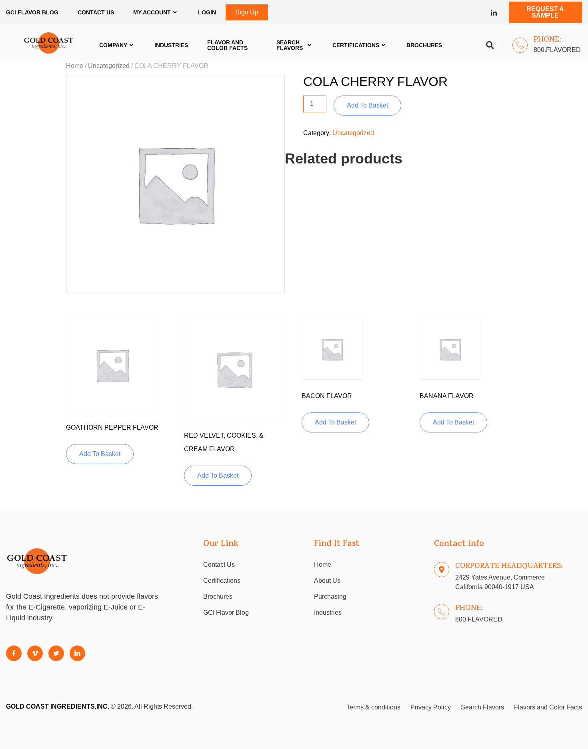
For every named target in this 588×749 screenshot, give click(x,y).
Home (74, 65)
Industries (171, 45)
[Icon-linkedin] (494, 13)
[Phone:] (520, 45)
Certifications (355, 45)
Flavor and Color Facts (227, 45)
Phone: (547, 40)
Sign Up (246, 12)
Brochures (424, 45)
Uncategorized (109, 65)
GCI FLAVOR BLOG (32, 12)
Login (207, 12)
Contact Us (96, 12)
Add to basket (367, 105)
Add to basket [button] (99, 453)
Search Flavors (289, 45)
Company (113, 45)
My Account (152, 12)
